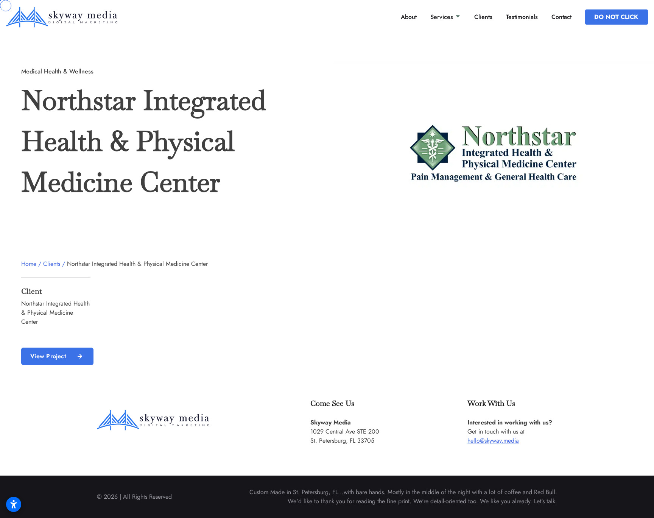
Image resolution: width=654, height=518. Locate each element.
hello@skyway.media (493, 440)
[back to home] (74, 17)
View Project (48, 356)
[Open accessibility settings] (13, 504)
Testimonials (522, 16)
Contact (561, 16)
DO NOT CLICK (616, 16)
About (409, 16)
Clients (483, 16)
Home (28, 263)
